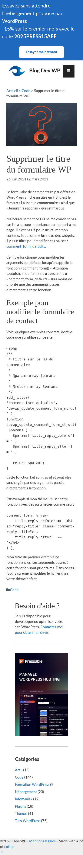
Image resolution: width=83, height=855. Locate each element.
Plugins (20, 806)
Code (26, 91)
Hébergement (26, 792)
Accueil (12, 91)
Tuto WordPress (27, 821)
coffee (9, 847)
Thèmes (21, 813)
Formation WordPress (32, 784)
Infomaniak (23, 799)
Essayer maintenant (41, 52)
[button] (2, 852)
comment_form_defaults (25, 246)
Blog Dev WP (44, 70)
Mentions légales (42, 841)
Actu (18, 770)
